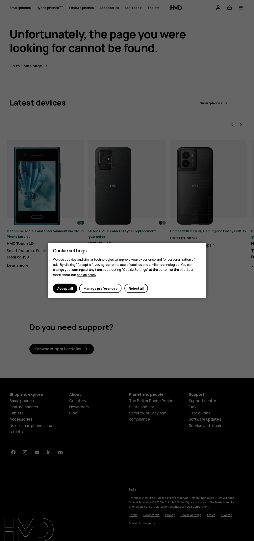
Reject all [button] (136, 288)
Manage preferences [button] (100, 288)
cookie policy (86, 274)
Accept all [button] (65, 288)
